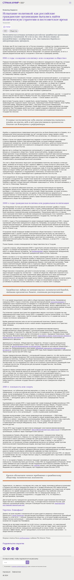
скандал (37, 465)
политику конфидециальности (19, 566)
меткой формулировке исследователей (26, 346)
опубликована (24, 538)
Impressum (6, 572)
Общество (13, 31)
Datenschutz (16, 572)
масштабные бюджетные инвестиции (45, 430)
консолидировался (58, 302)
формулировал (37, 251)
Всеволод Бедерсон (10, 10)
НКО (5, 31)
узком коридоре (18, 515)
